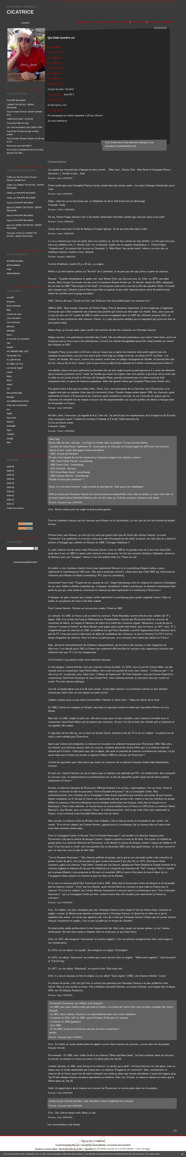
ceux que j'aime (13, 318)
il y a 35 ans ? (55, 68)
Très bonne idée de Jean (18, 123)
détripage (11, 331)
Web (9, 442)
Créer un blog (87, 1141)
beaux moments (14, 306)
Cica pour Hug (64, 502)
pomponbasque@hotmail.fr (25, 562)
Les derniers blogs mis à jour (68, 1145)
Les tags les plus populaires (119, 1145)
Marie (9, 376)
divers (9, 335)
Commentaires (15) (126, 146)
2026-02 (10, 491)
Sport (9, 430)
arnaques (11, 301)
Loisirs (10, 372)
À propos (25, 23)
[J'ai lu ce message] (182, 1153)
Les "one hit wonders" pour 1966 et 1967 (25, 127)
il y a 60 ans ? (55, 99)
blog (148, 1149)
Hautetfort (100, 1141)
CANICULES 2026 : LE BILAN (20, 119)
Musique (10, 397)
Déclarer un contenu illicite (46, 1149)
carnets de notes (14, 314)
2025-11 (10, 504)
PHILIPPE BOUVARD (16, 100)
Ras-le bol (11, 418)
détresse (11, 326)
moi (8, 389)
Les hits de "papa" (15, 368)
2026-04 (10, 483)
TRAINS (10, 434)
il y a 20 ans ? (55, 57)
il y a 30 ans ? (55, 62)
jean (8, 207)
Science (10, 422)
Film (8, 343)
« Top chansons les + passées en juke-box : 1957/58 (101, 22)
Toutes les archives (15, 508)
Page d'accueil (138, 22)
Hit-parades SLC (14, 355)
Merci (9, 380)
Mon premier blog (14, 393)
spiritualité (11, 426)
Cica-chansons (13, 322)
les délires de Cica (15, 364)
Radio (9, 413)
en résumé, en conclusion (18, 339)
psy (8, 409)
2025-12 (10, 500)
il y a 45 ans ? (55, 78)
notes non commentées (17, 405)
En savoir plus (153, 1154)
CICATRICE (20, 12)
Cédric (10, 177)
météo (9, 384)
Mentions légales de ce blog (70, 1149)
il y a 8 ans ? (54, 47)
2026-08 (10, 467)
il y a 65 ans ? (55, 110)
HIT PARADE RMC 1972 (17, 351)
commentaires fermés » (160, 22)
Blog (9, 310)
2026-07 (10, 471)
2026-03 (10, 487)
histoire (10, 347)
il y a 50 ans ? (55, 84)
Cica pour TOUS (14, 233)
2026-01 (10, 495)
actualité (10, 297)
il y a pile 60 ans (14, 359)
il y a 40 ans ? (55, 73)
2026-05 (10, 479)
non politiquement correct (18, 401)
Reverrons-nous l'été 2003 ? (19, 146)
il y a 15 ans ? (55, 52)
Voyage (10, 438)
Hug (8, 203)
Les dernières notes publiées (93, 1145)
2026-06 (10, 475)
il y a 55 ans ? (55, 94)
